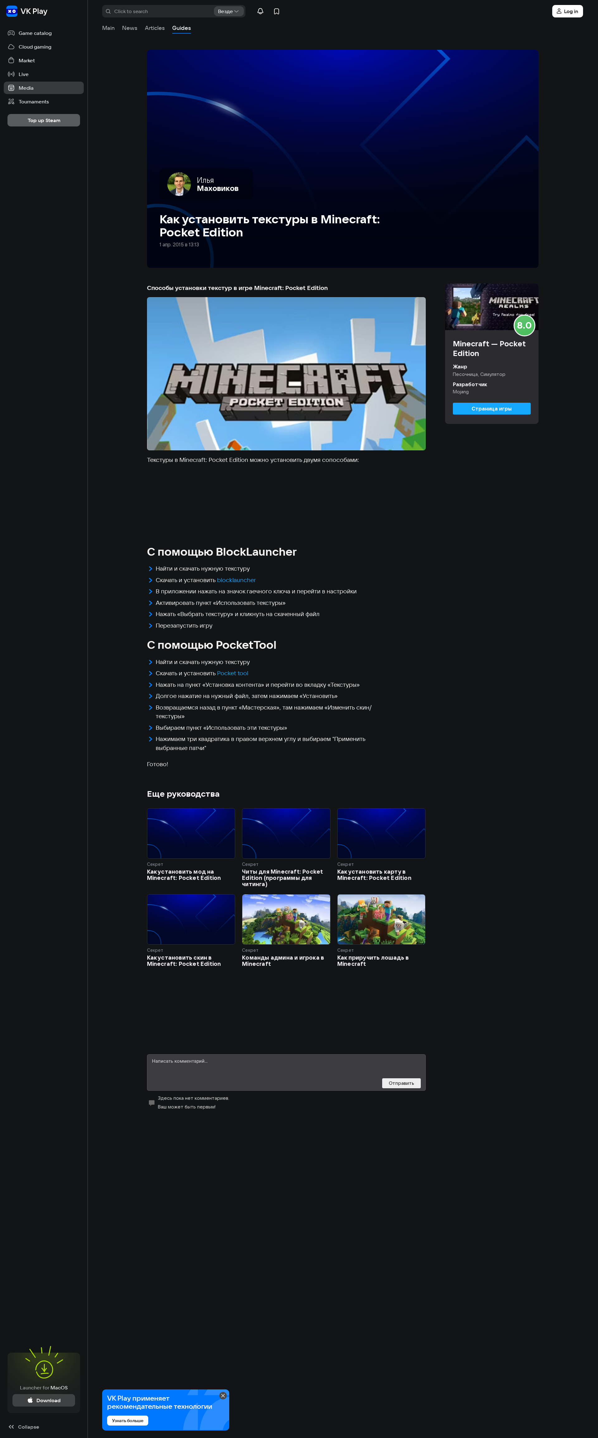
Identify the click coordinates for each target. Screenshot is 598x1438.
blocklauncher (236, 580)
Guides (181, 27)
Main (108, 27)
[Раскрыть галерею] (286, 373)
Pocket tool (232, 673)
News (129, 27)
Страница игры (492, 409)
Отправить (401, 1083)
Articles (155, 27)
